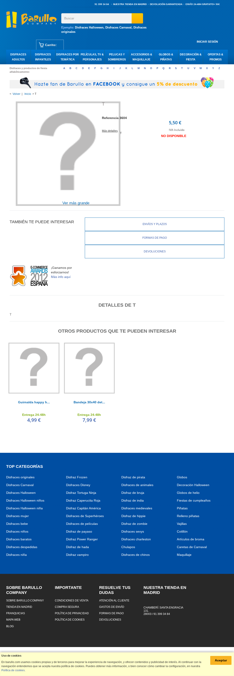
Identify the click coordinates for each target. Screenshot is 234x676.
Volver (16, 94)
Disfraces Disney (78, 485)
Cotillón (182, 531)
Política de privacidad (72, 613)
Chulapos (128, 547)
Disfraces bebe (17, 524)
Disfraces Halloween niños (25, 500)
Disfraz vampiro (77, 555)
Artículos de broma (190, 539)
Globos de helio (188, 493)
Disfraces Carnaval (118, 27)
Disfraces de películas (82, 524)
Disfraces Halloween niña (24, 508)
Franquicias (15, 613)
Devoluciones (155, 251)
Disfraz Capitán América (83, 508)
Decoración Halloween (193, 485)
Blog (10, 626)
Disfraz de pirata (133, 477)
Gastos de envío (111, 606)
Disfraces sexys (132, 531)
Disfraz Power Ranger (82, 539)
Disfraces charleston (136, 539)
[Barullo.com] (32, 19)
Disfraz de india (132, 500)
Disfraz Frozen (76, 477)
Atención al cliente (114, 600)
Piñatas (182, 508)
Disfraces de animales (137, 485)
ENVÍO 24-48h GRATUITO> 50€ (203, 4)
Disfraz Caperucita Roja (83, 500)
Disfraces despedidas (21, 547)
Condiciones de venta (71, 600)
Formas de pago (154, 237)
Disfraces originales (20, 477)
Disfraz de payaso (79, 531)
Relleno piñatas (188, 516)
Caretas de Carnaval (192, 547)
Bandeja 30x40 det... (89, 402)
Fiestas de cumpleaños (193, 500)
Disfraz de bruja (132, 493)
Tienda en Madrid (19, 606)
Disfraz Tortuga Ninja (81, 493)
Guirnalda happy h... (34, 402)
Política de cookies (70, 619)
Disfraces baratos (19, 539)
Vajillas (182, 524)
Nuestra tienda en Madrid (130, 4)
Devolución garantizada (166, 4)
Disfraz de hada (77, 547)
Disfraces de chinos (135, 555)
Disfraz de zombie (134, 524)
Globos (182, 477)
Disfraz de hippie (133, 516)
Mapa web (13, 619)
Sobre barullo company (25, 600)
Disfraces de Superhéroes (85, 516)
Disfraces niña (16, 555)
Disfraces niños (17, 531)
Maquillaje (184, 555)
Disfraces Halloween (89, 27)
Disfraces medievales (136, 508)
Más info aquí (61, 277)
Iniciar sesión (207, 41)
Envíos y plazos (155, 224)
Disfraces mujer (17, 516)
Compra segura (67, 606)
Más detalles (110, 130)
